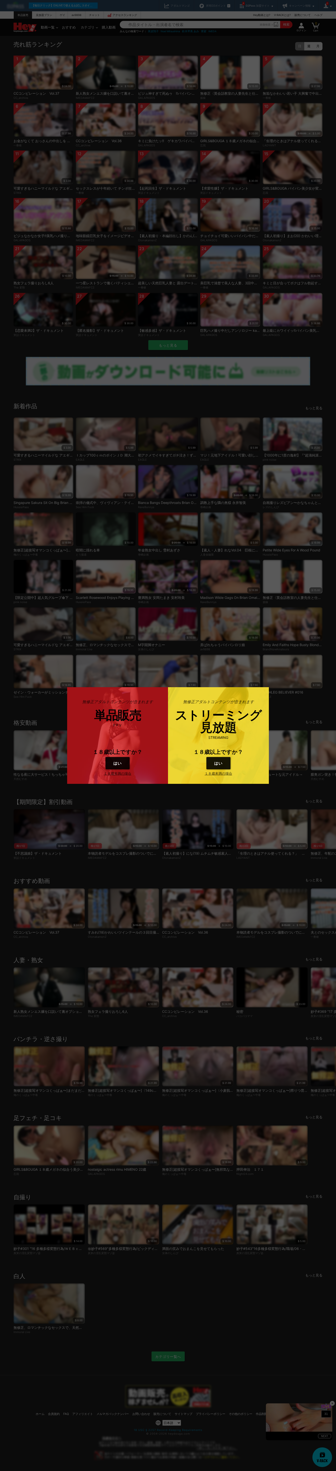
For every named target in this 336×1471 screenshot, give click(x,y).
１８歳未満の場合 (117, 773)
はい (117, 763)
